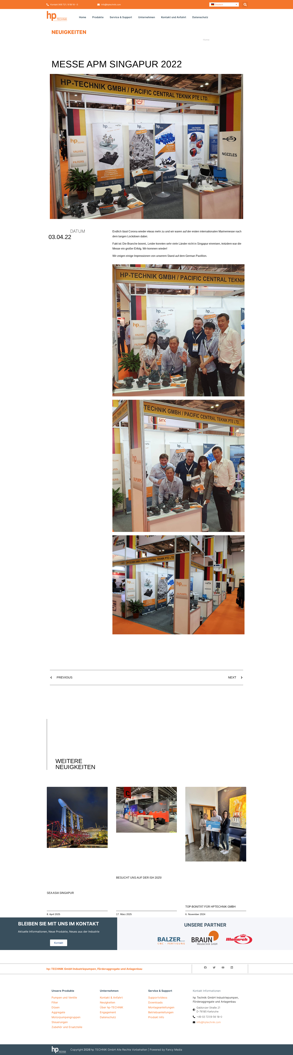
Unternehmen (146, 17)
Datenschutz (200, 17)
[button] (224, 4)
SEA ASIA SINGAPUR (60, 892)
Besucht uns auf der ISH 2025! (139, 877)
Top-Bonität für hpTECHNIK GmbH (210, 906)
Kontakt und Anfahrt (173, 17)
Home (82, 17)
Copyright (76, 1049)
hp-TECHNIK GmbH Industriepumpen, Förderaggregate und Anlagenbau (94, 969)
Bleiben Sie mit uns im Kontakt (58, 924)
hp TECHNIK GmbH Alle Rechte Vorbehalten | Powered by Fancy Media (136, 1049)
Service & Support (121, 17)
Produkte (98, 17)
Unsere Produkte (63, 990)
